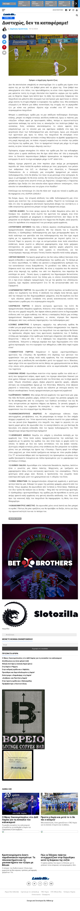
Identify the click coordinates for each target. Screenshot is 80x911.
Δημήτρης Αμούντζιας (19, 29)
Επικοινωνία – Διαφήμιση (41, 894)
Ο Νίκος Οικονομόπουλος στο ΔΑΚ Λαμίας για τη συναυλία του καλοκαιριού (32, 658)
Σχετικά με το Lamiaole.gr (30, 892)
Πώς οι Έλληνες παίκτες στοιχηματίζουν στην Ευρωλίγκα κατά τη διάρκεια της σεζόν (58, 857)
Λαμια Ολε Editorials (12, 892)
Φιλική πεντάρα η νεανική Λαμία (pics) (17, 664)
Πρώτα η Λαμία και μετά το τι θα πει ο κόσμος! (58, 818)
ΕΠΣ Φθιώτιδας (56, 892)
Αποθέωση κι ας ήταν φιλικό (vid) (15, 661)
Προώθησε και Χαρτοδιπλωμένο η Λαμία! (18, 672)
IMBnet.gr (49, 901)
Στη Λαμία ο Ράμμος (10, 667)
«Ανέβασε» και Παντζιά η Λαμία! (14, 678)
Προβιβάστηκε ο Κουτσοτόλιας (14, 684)
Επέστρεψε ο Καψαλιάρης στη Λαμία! (16, 675)
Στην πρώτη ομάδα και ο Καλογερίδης (17, 681)
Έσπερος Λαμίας (69, 892)
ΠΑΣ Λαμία (45, 892)
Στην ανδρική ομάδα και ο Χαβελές (15, 669)
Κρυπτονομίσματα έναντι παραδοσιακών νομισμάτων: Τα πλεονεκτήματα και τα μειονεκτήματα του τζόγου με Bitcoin (18, 860)
